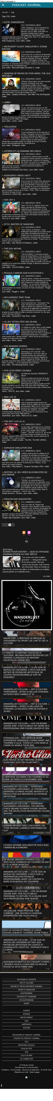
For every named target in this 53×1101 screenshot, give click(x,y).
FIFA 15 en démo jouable (17, 370)
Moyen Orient (26, 1017)
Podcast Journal (26, 5)
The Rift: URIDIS (39, 440)
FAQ (26, 1052)
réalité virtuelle (17, 440)
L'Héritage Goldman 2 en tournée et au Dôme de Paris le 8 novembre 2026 (26, 778)
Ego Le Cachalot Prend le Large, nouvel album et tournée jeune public (25, 931)
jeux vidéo (21, 41)
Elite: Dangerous (14, 22)
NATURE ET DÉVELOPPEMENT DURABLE (27, 986)
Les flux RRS (26, 1055)
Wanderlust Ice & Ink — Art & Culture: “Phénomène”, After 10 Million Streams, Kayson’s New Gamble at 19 (26, 691)
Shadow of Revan (19, 94)
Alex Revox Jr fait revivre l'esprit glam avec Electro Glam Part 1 (23, 761)
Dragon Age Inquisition (17, 499)
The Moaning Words (15, 346)
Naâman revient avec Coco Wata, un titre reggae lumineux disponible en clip (24, 828)
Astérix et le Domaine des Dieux (22, 151)
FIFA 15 (11, 391)
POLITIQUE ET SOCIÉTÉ (26, 979)
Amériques (26, 1024)
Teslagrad (10, 127)
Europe (26, 1011)
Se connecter (26, 1059)
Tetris (14, 340)
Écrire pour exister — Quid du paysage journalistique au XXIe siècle (26, 553)
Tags (12, 12)
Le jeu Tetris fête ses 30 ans (20, 322)
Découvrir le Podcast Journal (26, 1035)
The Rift (28, 440)
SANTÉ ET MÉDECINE (26, 990)
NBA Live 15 (10, 397)
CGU (26, 1042)
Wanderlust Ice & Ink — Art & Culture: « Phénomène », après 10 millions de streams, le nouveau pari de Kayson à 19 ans (26, 707)
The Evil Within (12, 248)
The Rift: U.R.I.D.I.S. (14, 421)
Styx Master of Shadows (22, 243)
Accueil (5, 12)
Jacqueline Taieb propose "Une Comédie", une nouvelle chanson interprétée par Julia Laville (22, 913)
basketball (6, 415)
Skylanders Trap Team (17, 297)
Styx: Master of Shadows (19, 224)
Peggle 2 (15, 292)
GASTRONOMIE (26, 993)
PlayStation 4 (17, 466)
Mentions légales (26, 1045)
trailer (28, 41)
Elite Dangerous (8, 41)
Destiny (19, 493)
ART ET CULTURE (26, 983)
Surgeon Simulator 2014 (18, 448)
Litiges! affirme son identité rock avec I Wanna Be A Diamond (26, 846)
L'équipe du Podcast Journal (26, 1038)
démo (4, 391)
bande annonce (8, 493)
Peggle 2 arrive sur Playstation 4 (23, 273)
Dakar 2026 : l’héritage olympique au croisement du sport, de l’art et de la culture (25, 640)
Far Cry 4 (9, 200)
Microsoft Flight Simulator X (23, 68)
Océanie (26, 1028)
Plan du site (26, 1049)
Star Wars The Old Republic (39, 94)
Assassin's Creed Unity (17, 175)
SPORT (26, 1003)
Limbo (7, 102)
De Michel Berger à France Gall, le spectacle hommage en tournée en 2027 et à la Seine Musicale (26, 862)
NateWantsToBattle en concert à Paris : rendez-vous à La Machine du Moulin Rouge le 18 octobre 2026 (26, 964)
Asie (26, 1021)
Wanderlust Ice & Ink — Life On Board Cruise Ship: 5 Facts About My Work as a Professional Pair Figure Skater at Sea (26, 726)
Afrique (26, 1014)
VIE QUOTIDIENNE (26, 1000)
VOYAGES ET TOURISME (26, 997)
